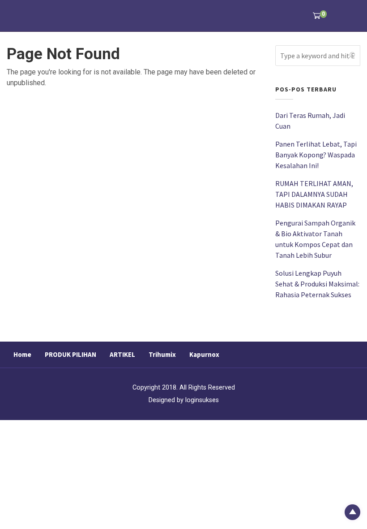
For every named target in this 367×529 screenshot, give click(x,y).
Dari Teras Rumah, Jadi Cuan (310, 120)
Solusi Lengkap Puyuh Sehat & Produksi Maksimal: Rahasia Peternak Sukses (317, 284)
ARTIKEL (122, 354)
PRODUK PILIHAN (70, 354)
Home (22, 354)
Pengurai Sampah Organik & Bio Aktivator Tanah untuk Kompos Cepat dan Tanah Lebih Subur (315, 239)
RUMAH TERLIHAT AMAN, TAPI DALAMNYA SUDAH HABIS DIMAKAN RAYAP (314, 194)
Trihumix (162, 354)
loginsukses (202, 400)
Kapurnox (204, 354)
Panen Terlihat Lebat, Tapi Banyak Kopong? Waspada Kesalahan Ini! (316, 154)
